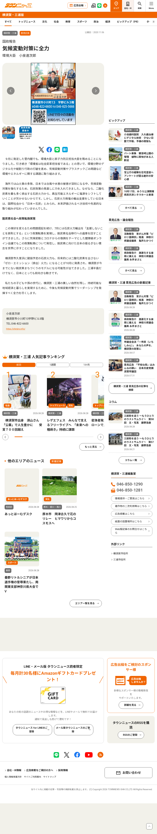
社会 (56, 21)
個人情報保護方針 (13, 777)
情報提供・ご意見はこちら (129, 498)
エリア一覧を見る (85, 603)
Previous (11, 91)
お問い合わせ (132, 773)
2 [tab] (26, 436)
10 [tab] (89, 436)
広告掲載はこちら (125, 513)
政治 (96, 21)
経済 (107, 21)
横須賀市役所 (120, 553)
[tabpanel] (53, 94)
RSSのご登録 (130, 734)
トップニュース (26, 21)
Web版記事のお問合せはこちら (131, 531)
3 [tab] (34, 436)
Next (96, 91)
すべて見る (131, 208)
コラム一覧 (131, 460)
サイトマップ (49, 777)
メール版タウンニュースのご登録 (73, 729)
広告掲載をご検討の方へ (39, 770)
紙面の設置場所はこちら (128, 521)
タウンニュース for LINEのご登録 (32, 729)
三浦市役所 (119, 559)
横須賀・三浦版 (13, 15)
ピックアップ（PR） (128, 21)
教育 (67, 21)
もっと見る (91, 446)
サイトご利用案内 (32, 777)
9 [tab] (81, 436)
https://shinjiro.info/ (15, 329)
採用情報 (63, 770)
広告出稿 (78, 5)
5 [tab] (50, 436)
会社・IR (128, 8)
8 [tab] (74, 436)
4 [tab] (42, 436)
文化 (44, 21)
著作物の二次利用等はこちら (131, 506)
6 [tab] (58, 436)
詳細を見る (130, 705)
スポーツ (82, 21)
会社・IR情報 (14, 770)
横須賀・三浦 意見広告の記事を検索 (130, 388)
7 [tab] (66, 436)
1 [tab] (18, 436)
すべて (8, 21)
